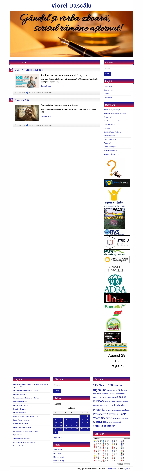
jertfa (112, 406)
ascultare (115, 390)
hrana (116, 401)
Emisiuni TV (108, 136)
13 (71, 422)
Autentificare (57, 450)
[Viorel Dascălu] (71, 34)
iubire (109, 406)
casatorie (101, 394)
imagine (120, 401)
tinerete (115, 422)
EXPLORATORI (109, 139)
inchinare (125, 401)
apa (111, 390)
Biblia (121, 390)
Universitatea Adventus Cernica (24, 442)
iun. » (60, 438)
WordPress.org (58, 461)
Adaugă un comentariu (44, 92)
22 (82, 426)
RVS (106, 422)
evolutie (107, 401)
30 (87, 429)
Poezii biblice (108, 147)
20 (71, 426)
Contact (107, 94)
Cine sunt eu (108, 90)
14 (77, 422)
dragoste (95, 397)
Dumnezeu (104, 397)
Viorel (31, 92)
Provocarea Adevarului (106, 414)
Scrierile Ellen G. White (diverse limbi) (25, 431)
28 (77, 429)
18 (61, 426)
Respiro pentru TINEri (20, 424)
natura (119, 410)
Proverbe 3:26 (22, 100)
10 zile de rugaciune (111, 110)
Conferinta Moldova (20, 402)
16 (87, 422)
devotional (120, 394)
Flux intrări (57, 453)
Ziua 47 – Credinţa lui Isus (29, 69)
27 (71, 429)
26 (66, 429)
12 (66, 422)
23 (87, 426)
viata (118, 426)
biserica (95, 394)
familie (112, 401)
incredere (96, 406)
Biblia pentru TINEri (19, 394)
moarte (115, 410)
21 (77, 426)
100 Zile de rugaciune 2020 (113, 113)
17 (56, 426)
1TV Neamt (100, 385)
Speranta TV (17, 435)
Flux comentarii (58, 457)
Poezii (106, 143)
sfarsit (110, 422)
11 (61, 422)
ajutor (108, 390)
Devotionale (108, 125)
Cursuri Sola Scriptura (20, 405)
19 (66, 426)
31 (56, 432)
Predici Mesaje (109, 150)
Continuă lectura (46, 86)
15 (82, 422)
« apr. (55, 438)
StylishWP (127, 469)
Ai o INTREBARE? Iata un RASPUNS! (26, 390)
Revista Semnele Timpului (22, 427)
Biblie (125, 390)
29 (82, 429)
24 (56, 429)
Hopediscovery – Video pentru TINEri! (26, 416)
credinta (112, 394)
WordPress (112, 469)
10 (56, 422)
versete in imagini (104, 426)
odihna (123, 410)
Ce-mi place (108, 86)
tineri (119, 422)
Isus (105, 405)
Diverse (106, 128)
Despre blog (108, 97)
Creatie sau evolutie (111, 121)
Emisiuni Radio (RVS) (111, 132)
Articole (106, 117)
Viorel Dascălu (71, 5)
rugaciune (98, 421)
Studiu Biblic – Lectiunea (21, 438)
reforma (125, 418)
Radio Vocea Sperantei (21, 420)
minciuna (110, 410)
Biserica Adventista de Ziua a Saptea (26, 398)
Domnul (126, 394)
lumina (105, 410)
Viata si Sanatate (19, 446)
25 (61, 429)
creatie (107, 394)
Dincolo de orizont (19, 413)
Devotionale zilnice (19, 409)
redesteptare (117, 418)
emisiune (113, 397)
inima (101, 406)
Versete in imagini (110, 154)
